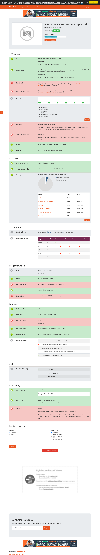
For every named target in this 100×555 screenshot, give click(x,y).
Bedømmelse (29, 7)
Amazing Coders (21, 551)
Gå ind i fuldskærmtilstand (50, 450)
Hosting (40, 205)
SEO (54, 438)
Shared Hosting (42, 215)
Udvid (87, 119)
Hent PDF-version (50, 40)
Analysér (12, 446)
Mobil (12, 434)
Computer (13, 432)
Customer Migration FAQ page (46, 201)
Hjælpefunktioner (57, 434)
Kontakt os (36, 7)
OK (93, 2)
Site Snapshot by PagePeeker (16, 554)
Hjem (23, 7)
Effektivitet (55, 432)
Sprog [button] (87, 7)
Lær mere (81, 4)
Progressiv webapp (58, 439)
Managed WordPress (44, 208)
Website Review (14, 7)
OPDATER (56, 31)
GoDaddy (40, 198)
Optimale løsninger (58, 436)
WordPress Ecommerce (44, 212)
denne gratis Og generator (47, 92)
